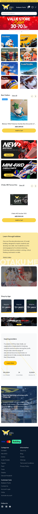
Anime (3, 457)
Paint (2, 466)
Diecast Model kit (6, 476)
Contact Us (4, 486)
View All (14, 95)
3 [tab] (20, 32)
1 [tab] (16, 32)
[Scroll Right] (35, 96)
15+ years (31, 306)
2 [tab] (18, 32)
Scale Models (5, 460)
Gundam (4, 450)
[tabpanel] (19, 23)
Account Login (5, 489)
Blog (21, 454)
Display (3, 472)
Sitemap (22, 460)
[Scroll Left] (32, 96)
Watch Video (7, 257)
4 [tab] (22, 32)
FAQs (3, 492)
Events (22, 457)
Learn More (10, 363)
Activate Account (6, 495)
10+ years (19, 306)
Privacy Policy (24, 466)
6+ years (6, 306)
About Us (23, 450)
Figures (3, 463)
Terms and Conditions (27, 463)
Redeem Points (6, 483)
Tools (3, 469)
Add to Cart (19, 130)
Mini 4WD (4, 454)
